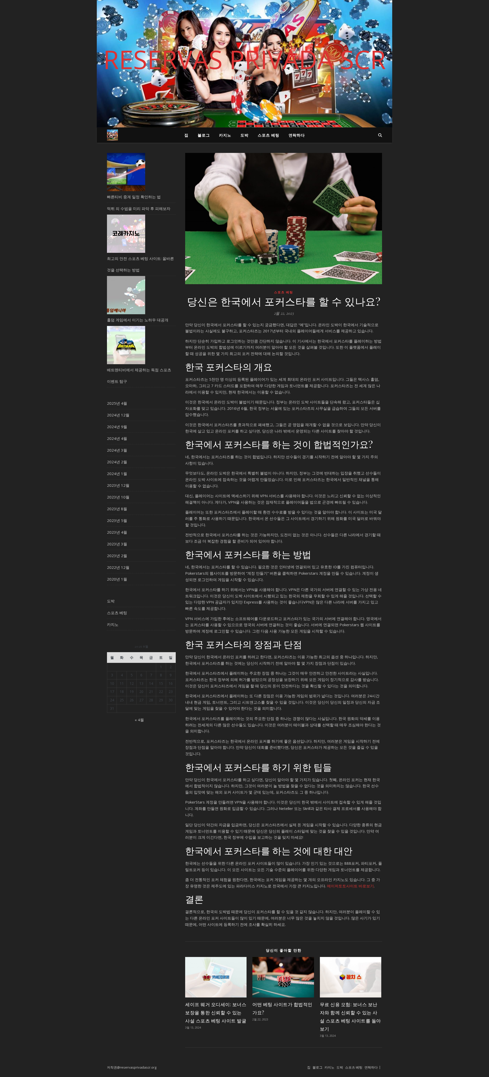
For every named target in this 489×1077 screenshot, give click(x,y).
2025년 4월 (117, 403)
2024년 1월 (117, 473)
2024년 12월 (118, 414)
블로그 (204, 135)
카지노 (225, 135)
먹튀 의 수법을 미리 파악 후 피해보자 (138, 208)
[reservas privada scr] (112, 135)
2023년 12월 (118, 485)
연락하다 (297, 135)
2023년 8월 (117, 508)
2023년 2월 (117, 555)
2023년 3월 (117, 543)
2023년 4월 (117, 532)
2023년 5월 (117, 520)
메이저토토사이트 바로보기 (350, 885)
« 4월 (139, 719)
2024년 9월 (117, 426)
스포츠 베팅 (268, 135)
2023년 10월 (118, 497)
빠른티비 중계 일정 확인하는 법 (134, 196)
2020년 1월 (117, 579)
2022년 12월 (118, 567)
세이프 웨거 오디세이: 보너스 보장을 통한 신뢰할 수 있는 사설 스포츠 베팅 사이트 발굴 (215, 1012)
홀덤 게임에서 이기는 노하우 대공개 (137, 319)
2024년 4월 (117, 438)
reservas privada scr (244, 59)
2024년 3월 (117, 450)
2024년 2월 (117, 461)
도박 (244, 135)
